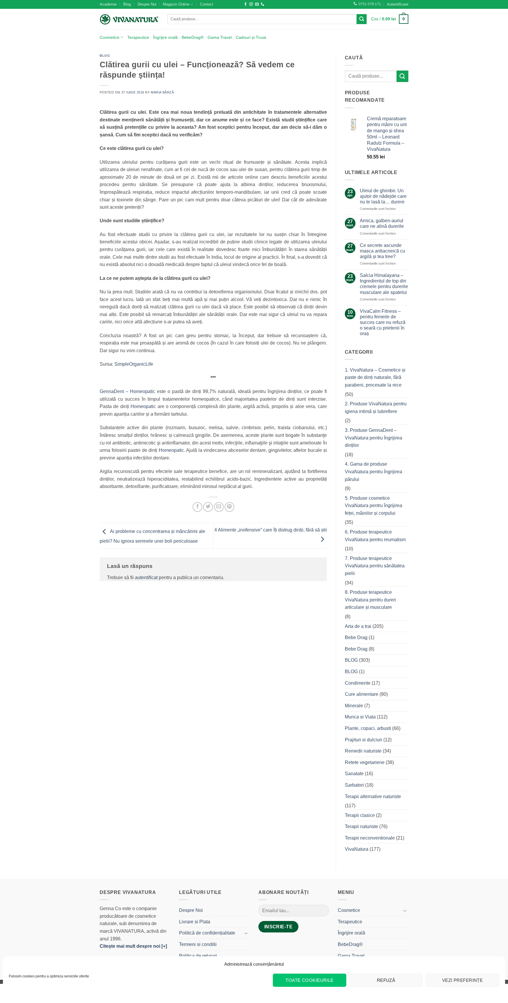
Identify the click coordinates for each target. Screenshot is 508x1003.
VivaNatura (356, 849)
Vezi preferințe (462, 980)
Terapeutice (138, 37)
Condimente (357, 683)
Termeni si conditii (198, 944)
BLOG (105, 55)
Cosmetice (109, 37)
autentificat (146, 577)
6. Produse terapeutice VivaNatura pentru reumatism (375, 535)
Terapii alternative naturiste (373, 796)
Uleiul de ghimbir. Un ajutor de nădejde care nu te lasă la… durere (383, 196)
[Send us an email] (257, 4)
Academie (108, 4)
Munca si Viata (360, 716)
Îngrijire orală (165, 37)
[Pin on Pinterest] (229, 507)
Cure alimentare (361, 694)
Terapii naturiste (361, 826)
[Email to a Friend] (219, 507)
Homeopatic (144, 406)
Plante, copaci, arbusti (368, 728)
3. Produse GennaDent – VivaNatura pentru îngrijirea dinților (373, 438)
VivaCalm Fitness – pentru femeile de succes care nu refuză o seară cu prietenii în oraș (382, 322)
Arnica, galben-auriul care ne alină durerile (382, 223)
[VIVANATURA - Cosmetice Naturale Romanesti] (129, 19)
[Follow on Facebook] (245, 4)
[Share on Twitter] (208, 507)
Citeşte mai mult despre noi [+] (133, 946)
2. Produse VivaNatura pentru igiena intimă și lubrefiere (376, 407)
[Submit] (362, 19)
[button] (397, 4)
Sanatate (354, 773)
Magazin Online (176, 4)
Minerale (354, 705)
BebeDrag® (192, 37)
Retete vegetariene (365, 762)
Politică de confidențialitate (207, 932)
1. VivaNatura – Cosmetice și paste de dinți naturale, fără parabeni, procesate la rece (375, 377)
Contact (206, 4)
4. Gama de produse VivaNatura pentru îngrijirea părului (373, 472)
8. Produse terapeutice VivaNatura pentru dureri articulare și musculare (370, 600)
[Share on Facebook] (197, 507)
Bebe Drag (356, 637)
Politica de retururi (198, 955)
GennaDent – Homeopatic (127, 391)
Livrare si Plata (194, 921)
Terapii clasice (360, 815)
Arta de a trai (358, 626)
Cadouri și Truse (251, 37)
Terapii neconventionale (370, 837)
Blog (127, 4)
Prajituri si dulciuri (363, 739)
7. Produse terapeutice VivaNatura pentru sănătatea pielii (375, 566)
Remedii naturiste (363, 750)
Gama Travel (220, 37)
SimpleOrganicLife (133, 364)
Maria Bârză (162, 92)
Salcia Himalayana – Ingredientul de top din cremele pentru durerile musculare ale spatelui (384, 284)
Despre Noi (147, 4)
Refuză (386, 980)
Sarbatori (354, 785)
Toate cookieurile (309, 980)
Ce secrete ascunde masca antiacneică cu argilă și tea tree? (382, 251)
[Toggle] (246, 933)
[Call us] (262, 4)
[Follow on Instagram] (251, 4)
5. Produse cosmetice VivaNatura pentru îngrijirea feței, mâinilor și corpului (373, 506)
